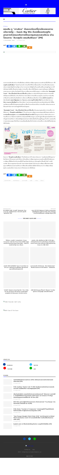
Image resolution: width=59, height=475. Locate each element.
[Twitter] (14, 46)
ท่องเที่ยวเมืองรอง (16, 180)
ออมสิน (31, 180)
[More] (30, 46)
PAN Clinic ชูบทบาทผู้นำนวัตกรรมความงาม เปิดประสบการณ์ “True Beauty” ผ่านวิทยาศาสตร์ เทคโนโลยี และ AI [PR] (34, 402)
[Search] (55, 19)
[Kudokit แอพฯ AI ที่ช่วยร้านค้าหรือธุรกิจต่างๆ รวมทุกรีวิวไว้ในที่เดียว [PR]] (7, 426)
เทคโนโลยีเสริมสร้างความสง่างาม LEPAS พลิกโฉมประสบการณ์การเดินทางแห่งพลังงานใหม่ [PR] (33, 380)
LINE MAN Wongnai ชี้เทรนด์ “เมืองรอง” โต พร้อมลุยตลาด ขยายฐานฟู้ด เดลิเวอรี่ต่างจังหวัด (43, 290)
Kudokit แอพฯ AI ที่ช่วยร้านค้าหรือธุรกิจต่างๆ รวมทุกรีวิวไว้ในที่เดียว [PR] (32, 424)
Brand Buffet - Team (10, 40)
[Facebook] (9, 46)
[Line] (19, 46)
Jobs (33, 449)
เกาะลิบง (36, 180)
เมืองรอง (42, 180)
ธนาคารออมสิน (24, 180)
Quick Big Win (7, 180)
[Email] (24, 46)
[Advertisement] (29, 195)
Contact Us (27, 449)
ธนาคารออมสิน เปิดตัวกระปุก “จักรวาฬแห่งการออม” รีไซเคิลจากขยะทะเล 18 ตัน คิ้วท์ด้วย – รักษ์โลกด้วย (42, 266)
